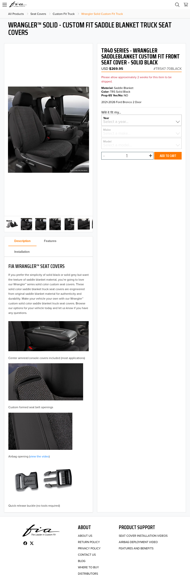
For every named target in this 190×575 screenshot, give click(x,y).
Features (50, 241)
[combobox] (141, 122)
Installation (22, 251)
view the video (39, 456)
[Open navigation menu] (4, 4)
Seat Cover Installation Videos (143, 536)
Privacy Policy (89, 548)
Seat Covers (38, 13)
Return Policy (89, 542)
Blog (81, 561)
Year (106, 118)
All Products (16, 13)
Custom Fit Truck (64, 13)
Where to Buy (88, 567)
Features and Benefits (136, 548)
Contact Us (87, 555)
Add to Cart (168, 155)
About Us (85, 536)
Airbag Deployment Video (138, 542)
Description (22, 241)
